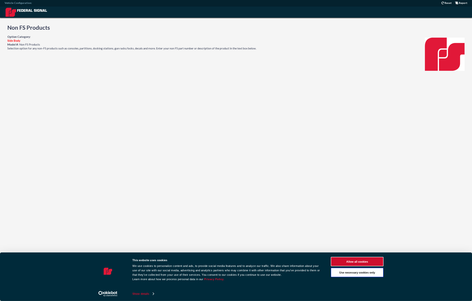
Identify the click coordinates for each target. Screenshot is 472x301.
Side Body (13, 40)
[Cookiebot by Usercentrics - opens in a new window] (108, 294)
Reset (448, 2)
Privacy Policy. (214, 279)
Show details (140, 293)
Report (462, 2)
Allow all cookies (357, 261)
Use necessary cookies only (357, 272)
